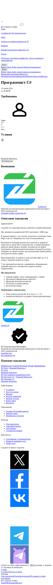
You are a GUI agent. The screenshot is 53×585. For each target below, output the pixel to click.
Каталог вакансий (13, 396)
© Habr (4, 570)
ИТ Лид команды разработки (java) (15, 375)
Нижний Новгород (17, 368)
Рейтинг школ (12, 413)
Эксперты (13, 76)
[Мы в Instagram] (19, 525)
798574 (32, 565)
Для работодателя (13, 426)
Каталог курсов (12, 398)
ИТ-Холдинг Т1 (7, 377)
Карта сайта (11, 401)
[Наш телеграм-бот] (19, 563)
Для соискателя (12, 424)
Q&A (7, 583)
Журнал (44, 76)
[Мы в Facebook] (19, 487)
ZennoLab (42, 207)
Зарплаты (37, 76)
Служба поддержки (14, 431)
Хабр (3, 583)
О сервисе (10, 390)
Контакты (10, 403)
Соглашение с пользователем (18, 439)
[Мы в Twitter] (19, 468)
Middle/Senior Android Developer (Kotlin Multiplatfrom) (23, 366)
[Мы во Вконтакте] (19, 506)
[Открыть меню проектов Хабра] (2, 21)
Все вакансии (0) (19, 213)
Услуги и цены (12, 392)
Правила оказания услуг (16, 441)
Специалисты (15, 74)
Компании (21, 76)
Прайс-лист (11, 443)
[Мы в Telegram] (19, 544)
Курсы (19, 583)
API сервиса (11, 428)
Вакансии (5, 74)
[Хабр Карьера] (10, 24)
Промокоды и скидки (15, 416)
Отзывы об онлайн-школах (17, 411)
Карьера (13, 583)
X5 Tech (4, 368)
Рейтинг (29, 76)
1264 (17, 565)
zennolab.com (6, 213)
